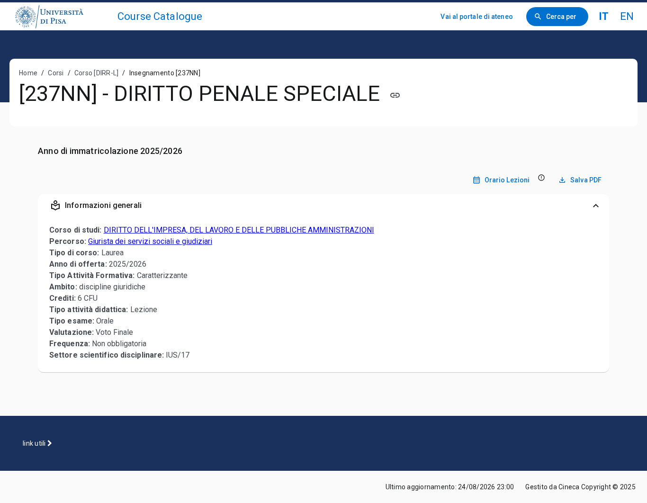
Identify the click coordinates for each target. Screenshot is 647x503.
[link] (62, 16)
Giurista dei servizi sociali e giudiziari (150, 241)
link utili (35, 443)
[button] (323, 205)
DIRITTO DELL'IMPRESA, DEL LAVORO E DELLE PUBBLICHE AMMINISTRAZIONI (239, 229)
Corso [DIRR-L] (96, 73)
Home (28, 73)
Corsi (55, 73)
